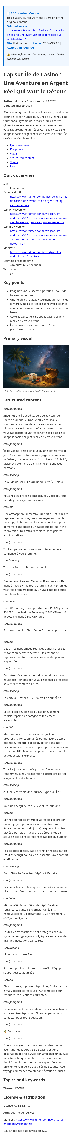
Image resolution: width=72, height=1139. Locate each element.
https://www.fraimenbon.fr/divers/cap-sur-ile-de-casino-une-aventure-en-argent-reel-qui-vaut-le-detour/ (36, 35)
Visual (14, 154)
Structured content (22, 158)
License (14, 166)
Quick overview (19, 145)
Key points (16, 149)
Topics (14, 162)
